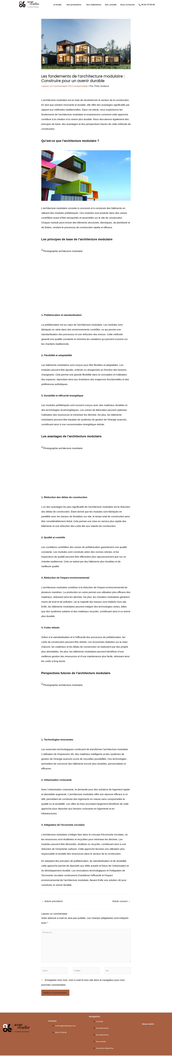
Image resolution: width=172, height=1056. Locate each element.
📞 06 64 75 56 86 (147, 4)
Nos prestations (74, 4)
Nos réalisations (93, 4)
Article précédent (52, 901)
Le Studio (57, 4)
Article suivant (121, 901)
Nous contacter (127, 4)
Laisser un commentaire (54, 86)
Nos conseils (111, 4)
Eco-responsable (78, 86)
